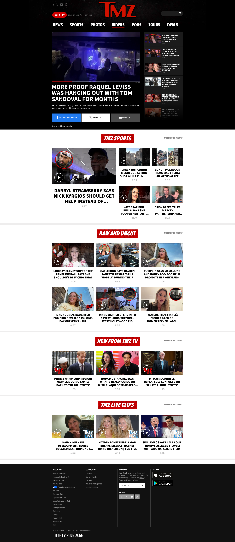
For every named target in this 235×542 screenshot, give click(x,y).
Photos (97, 25)
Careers (89, 480)
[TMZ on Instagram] (66, 4)
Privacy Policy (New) (61, 477)
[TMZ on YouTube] (131, 496)
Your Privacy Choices (66, 487)
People (56, 515)
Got (60, 15)
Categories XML (59, 508)
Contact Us (90, 474)
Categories (57, 504)
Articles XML (58, 494)
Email (127, 117)
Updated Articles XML (61, 501)
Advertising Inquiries (94, 484)
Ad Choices (57, 484)
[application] (96, 57)
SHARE (98, 117)
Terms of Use (58, 480)
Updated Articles (59, 498)
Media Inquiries (92, 487)
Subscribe (143, 485)
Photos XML (58, 521)
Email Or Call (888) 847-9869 (80, 15)
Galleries (56, 511)
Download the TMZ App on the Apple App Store (162, 475)
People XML (57, 518)
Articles (56, 491)
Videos (118, 25)
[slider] (96, 81)
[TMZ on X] (57, 4)
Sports (76, 25)
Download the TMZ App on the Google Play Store (162, 483)
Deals (172, 25)
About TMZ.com (59, 474)
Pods (136, 25)
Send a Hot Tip (92, 477)
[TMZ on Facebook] (54, 4)
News (58, 25)
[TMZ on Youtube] (61, 4)
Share (68, 117)
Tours (154, 25)
